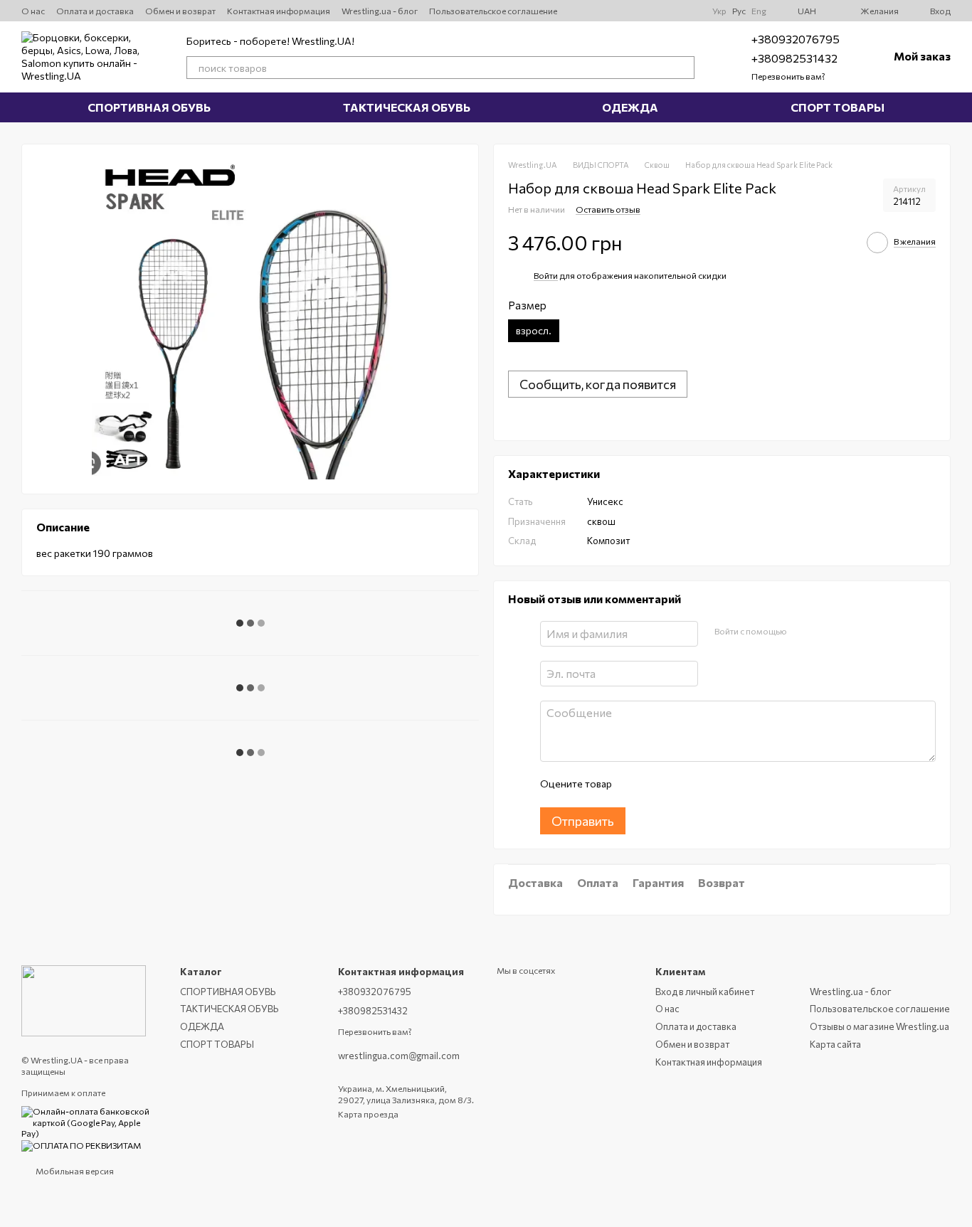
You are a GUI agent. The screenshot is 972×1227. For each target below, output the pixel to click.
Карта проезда (368, 1114)
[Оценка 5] (725, 784)
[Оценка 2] (657, 784)
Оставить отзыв (608, 209)
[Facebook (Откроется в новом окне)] (672, 10)
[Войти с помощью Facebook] (801, 631)
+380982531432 (794, 58)
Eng (758, 10)
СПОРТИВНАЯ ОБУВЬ (149, 107)
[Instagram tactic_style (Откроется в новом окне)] (638, 10)
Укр (719, 10)
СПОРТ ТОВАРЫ (837, 107)
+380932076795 (795, 39)
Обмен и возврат (180, 11)
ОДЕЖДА (630, 107)
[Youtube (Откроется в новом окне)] (621, 10)
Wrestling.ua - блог (380, 11)
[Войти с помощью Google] (824, 631)
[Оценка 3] (680, 784)
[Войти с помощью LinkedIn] (847, 631)
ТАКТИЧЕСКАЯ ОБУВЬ (406, 107)
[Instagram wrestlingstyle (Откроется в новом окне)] (587, 10)
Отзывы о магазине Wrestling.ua (879, 1026)
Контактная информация (278, 11)
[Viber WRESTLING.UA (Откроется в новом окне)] (689, 10)
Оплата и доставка (95, 11)
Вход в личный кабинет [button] (704, 991)
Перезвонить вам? (788, 76)
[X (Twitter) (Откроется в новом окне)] (604, 10)
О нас (33, 11)
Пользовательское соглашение (493, 11)
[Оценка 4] (703, 784)
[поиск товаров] (683, 67)
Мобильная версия (74, 1171)
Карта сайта (835, 1044)
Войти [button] (546, 275)
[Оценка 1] (634, 784)
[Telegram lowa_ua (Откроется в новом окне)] (655, 10)
